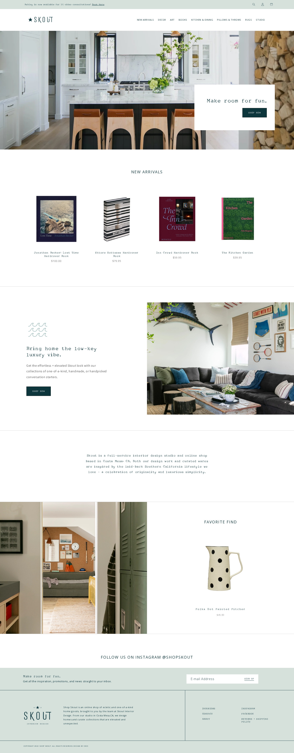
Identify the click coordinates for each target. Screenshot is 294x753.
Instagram (248, 708)
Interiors (208, 708)
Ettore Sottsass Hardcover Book (116, 254)
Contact (207, 713)
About (206, 719)
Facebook (247, 713)
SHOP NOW (254, 112)
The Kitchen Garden (237, 252)
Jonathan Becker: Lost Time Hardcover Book (56, 254)
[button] (253, 4)
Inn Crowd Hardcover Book (177, 252)
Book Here (98, 4)
